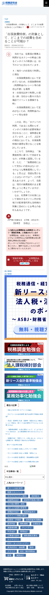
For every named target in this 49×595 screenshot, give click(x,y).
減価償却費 (12, 528)
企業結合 (37, 524)
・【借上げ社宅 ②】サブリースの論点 (18, 410)
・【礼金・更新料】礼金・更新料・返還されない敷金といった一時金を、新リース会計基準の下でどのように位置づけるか (24, 423)
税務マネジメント (15, 492)
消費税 (7, 22)
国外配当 (35, 496)
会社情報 (8, 585)
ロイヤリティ (13, 540)
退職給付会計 (13, 512)
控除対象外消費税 (33, 520)
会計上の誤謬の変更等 (17, 508)
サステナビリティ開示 (17, 496)
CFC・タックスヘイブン (18, 543)
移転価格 (24, 524)
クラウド (11, 551)
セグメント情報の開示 (17, 516)
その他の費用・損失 (16, 504)
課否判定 (11, 524)
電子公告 (41, 587)
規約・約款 (30, 587)
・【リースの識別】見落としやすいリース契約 (21, 449)
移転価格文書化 (30, 536)
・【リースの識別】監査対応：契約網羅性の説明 (22, 457)
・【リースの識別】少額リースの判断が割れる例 (22, 461)
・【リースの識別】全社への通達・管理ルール (21, 453)
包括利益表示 (29, 512)
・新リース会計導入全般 (14, 444)
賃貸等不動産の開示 (32, 500)
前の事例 (8, 271)
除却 (31, 547)
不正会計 (11, 532)
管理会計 (24, 532)
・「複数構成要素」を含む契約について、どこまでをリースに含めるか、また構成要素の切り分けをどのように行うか (24, 432)
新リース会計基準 (15, 488)
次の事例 (8, 274)
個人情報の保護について (34, 585)
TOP (6, 19)
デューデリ (27, 528)
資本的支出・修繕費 (16, 547)
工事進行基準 (13, 536)
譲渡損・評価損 (14, 520)
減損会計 (20, 555)
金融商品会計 (13, 500)
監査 (9, 555)
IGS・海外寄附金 (27, 551)
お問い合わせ (18, 585)
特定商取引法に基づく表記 (15, 587)
